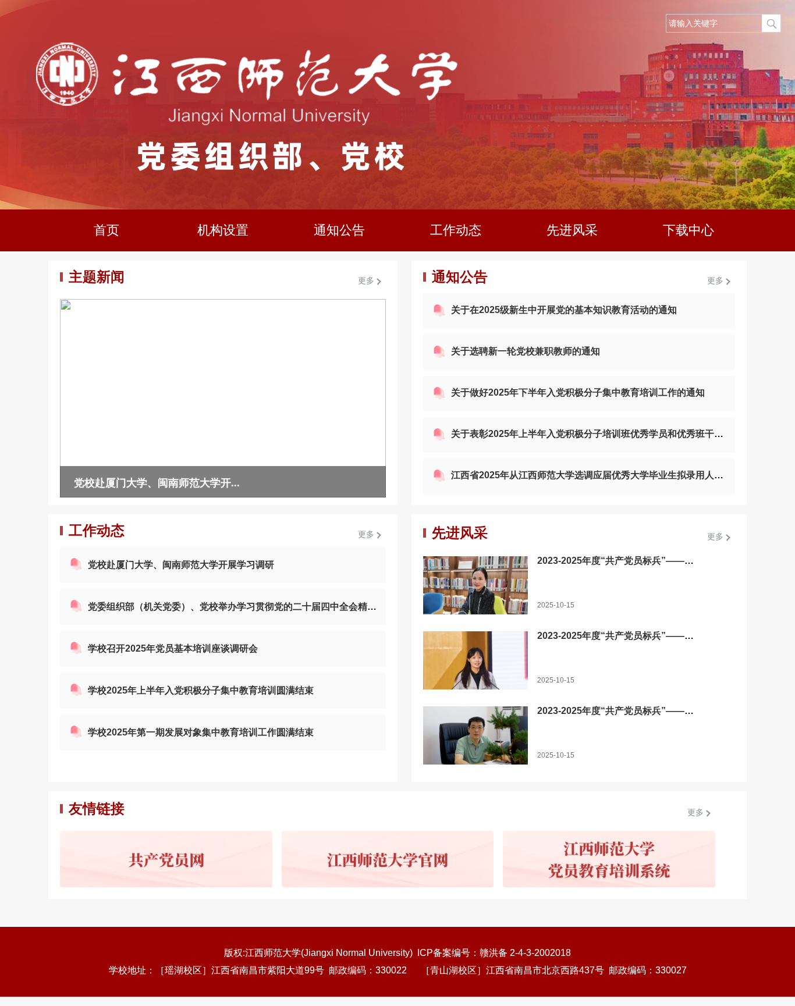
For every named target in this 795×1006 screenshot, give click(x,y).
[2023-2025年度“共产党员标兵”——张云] (475, 585)
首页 (106, 230)
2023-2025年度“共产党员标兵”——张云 (620, 561)
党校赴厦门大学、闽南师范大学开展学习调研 (181, 565)
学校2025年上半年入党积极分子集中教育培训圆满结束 (201, 690)
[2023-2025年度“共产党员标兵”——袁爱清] (475, 660)
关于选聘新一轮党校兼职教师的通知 (525, 351)
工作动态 (455, 230)
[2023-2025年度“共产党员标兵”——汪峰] (475, 735)
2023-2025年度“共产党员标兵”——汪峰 (620, 711)
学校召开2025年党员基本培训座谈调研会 (173, 648)
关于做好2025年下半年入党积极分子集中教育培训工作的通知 (578, 392)
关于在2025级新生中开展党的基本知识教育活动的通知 (564, 310)
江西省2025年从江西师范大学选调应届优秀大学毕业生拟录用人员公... (595, 475)
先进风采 (572, 230)
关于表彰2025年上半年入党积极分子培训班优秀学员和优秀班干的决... (595, 434)
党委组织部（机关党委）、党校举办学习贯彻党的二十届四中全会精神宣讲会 (246, 607)
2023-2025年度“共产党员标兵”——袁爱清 (624, 636)
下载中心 (688, 230)
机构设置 (223, 230)
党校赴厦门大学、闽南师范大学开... (157, 483)
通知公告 (339, 230)
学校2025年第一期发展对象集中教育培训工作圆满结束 (201, 732)
